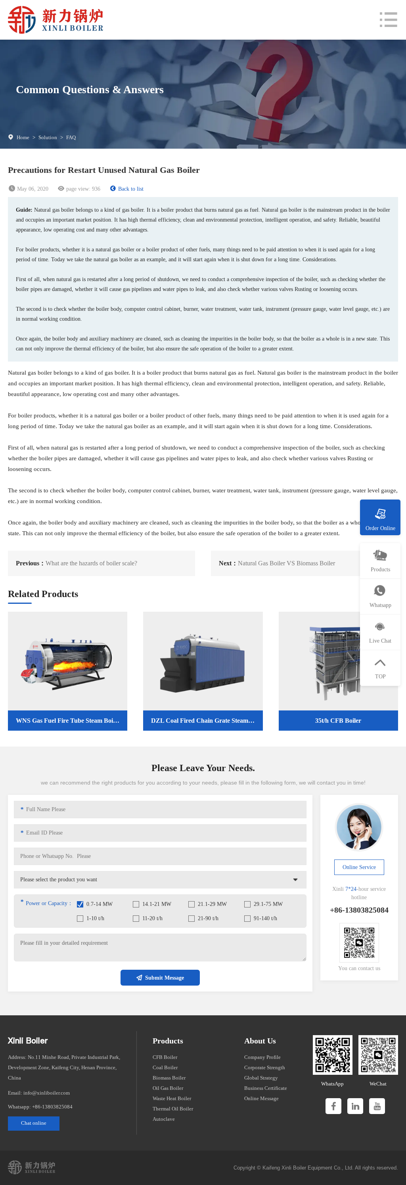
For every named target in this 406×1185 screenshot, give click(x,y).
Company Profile (262, 1057)
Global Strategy (261, 1078)
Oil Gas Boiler (168, 1088)
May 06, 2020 (32, 189)
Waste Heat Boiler (172, 1098)
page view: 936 (83, 189)
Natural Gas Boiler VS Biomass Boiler (286, 563)
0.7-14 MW (99, 904)
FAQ (71, 137)
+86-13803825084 (52, 1107)
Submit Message (164, 978)
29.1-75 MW (268, 904)
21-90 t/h (208, 918)
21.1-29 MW (212, 904)
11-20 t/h (152, 918)
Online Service (359, 867)
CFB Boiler (165, 1057)
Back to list (131, 189)
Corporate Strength (264, 1067)
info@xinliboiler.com (46, 1093)
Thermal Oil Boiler (173, 1109)
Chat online (33, 1123)
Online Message (261, 1098)
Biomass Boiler (169, 1078)
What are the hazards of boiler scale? (91, 563)
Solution (47, 137)
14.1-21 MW (156, 904)
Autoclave (164, 1119)
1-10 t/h (95, 918)
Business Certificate (265, 1088)
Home (23, 137)
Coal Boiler (165, 1067)
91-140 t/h (265, 918)
